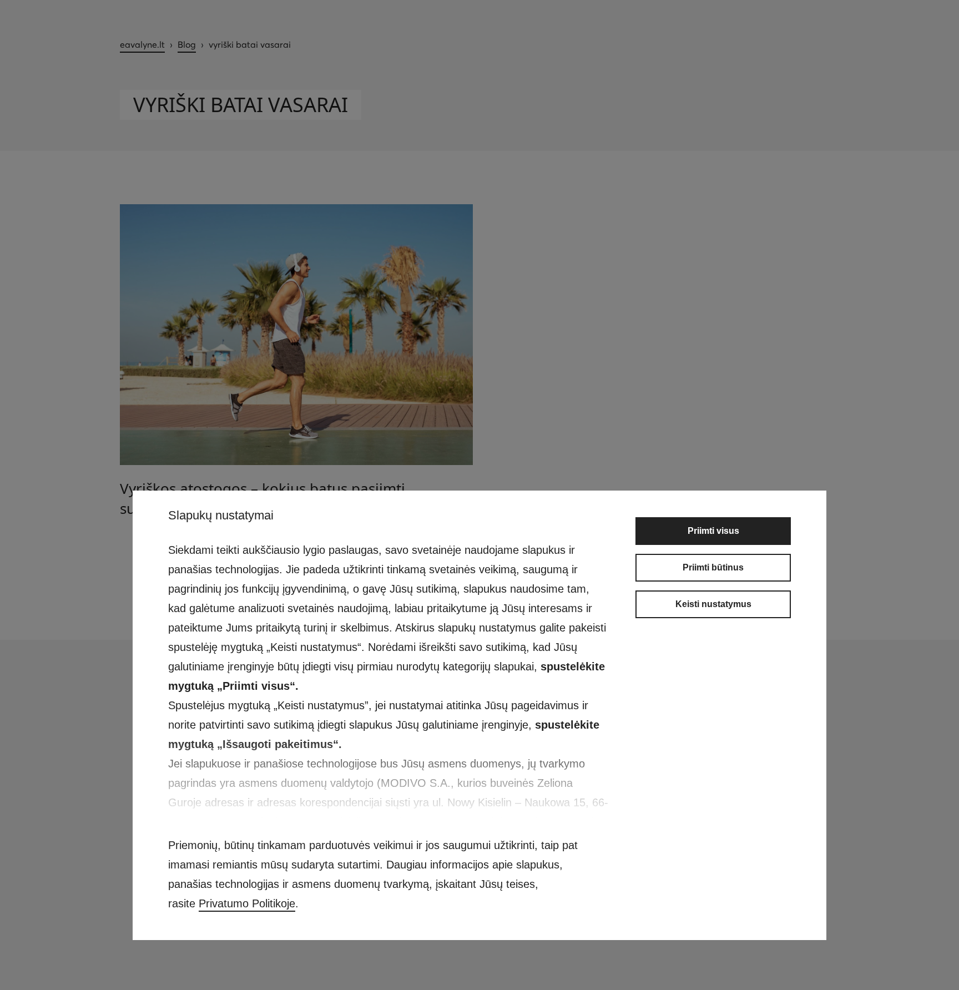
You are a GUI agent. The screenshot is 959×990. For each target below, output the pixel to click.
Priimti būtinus (713, 567)
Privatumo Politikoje (247, 903)
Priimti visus (713, 531)
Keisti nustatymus (713, 604)
